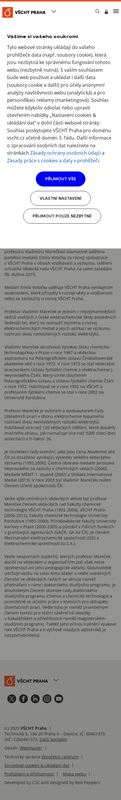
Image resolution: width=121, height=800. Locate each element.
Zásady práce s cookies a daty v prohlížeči (53, 160)
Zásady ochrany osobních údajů (65, 153)
